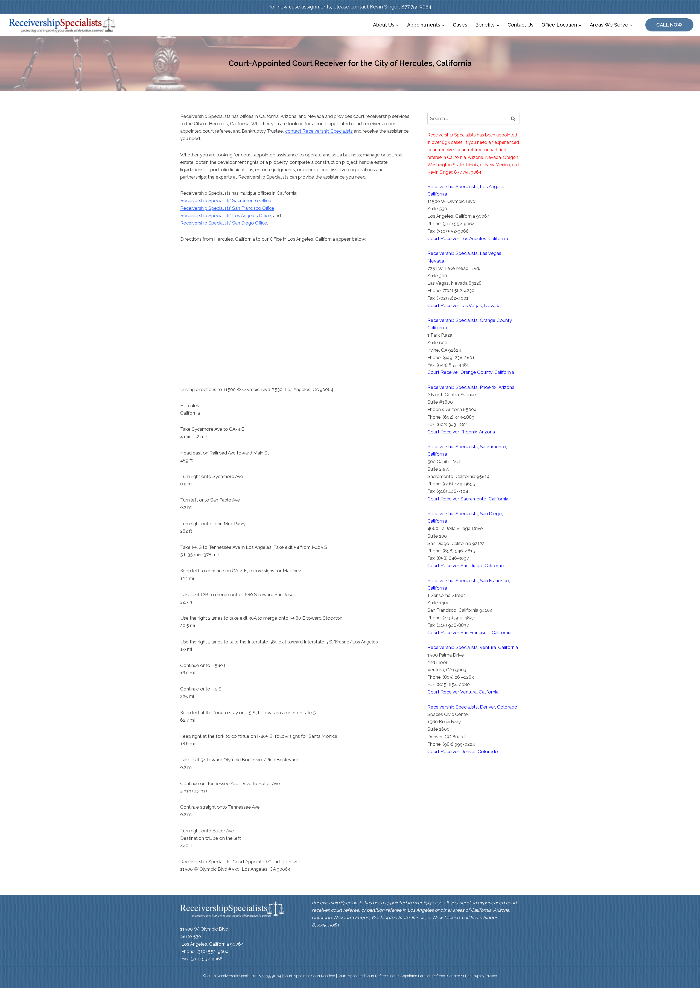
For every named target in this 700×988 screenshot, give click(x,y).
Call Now (669, 25)
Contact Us (520, 25)
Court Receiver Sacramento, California (467, 499)
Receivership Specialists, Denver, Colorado (472, 707)
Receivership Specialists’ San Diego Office (223, 223)
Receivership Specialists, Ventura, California (472, 647)
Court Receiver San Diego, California (465, 565)
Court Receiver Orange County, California (470, 372)
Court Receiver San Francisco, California (469, 632)
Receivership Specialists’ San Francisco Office (227, 208)
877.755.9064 (416, 7)
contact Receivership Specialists (319, 131)
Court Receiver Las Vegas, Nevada (464, 305)
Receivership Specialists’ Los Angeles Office (225, 215)
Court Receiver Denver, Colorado (462, 751)
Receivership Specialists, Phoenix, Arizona (470, 387)
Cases (460, 25)
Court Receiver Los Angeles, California (467, 238)
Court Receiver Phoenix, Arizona (461, 432)
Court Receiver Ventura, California (462, 692)
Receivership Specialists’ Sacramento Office (225, 200)
